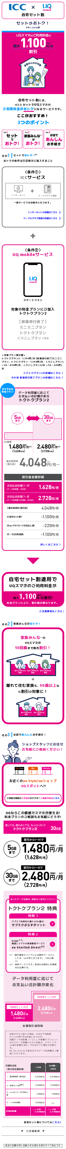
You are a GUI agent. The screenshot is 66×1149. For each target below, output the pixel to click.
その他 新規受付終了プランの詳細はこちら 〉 (37, 377)
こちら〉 (57, 1122)
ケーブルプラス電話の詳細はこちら (40, 218)
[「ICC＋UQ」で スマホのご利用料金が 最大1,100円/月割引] (12, 139)
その (6, 155)
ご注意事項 (33, 1131)
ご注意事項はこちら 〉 (51, 611)
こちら (56, 798)
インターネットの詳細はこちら (42, 212)
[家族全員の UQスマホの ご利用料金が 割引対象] (33, 139)
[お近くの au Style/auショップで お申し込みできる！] (54, 139)
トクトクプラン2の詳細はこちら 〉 (43, 373)
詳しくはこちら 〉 (51, 544)
